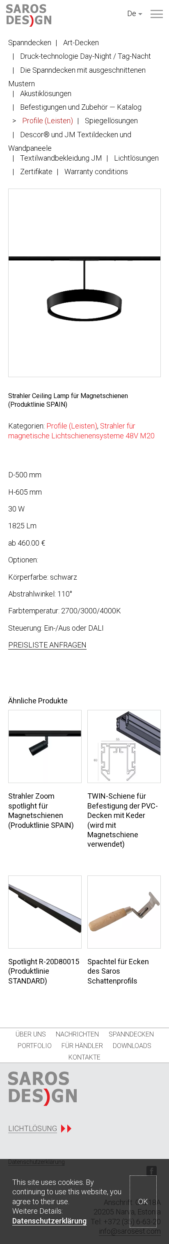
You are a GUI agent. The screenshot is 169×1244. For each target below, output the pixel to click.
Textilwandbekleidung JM (61, 158)
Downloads (132, 1046)
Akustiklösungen (45, 93)
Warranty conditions (96, 171)
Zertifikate (36, 171)
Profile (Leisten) (47, 120)
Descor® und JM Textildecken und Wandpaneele (69, 141)
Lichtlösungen (136, 158)
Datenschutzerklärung (49, 1220)
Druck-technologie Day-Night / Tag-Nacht (85, 56)
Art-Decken (81, 42)
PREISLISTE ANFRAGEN (47, 644)
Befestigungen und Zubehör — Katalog (81, 107)
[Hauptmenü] (157, 14)
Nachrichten (77, 1034)
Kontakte (84, 1057)
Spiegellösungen (111, 120)
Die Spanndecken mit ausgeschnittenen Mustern (77, 77)
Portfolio (35, 1046)
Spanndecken (29, 42)
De (131, 13)
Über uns (31, 1034)
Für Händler (82, 1046)
